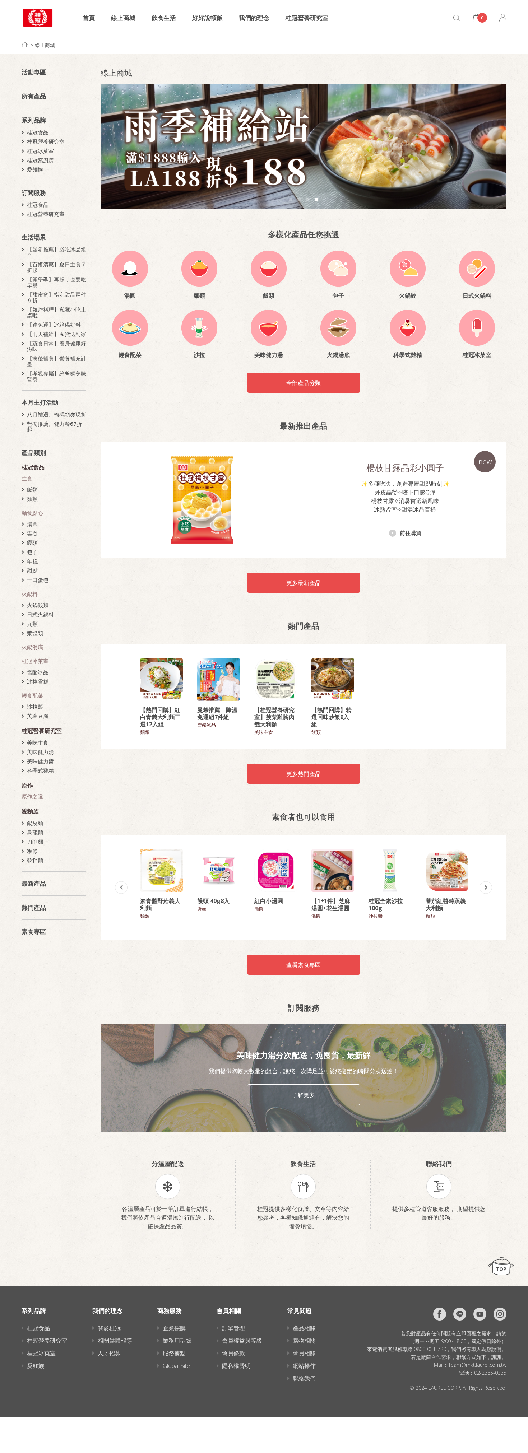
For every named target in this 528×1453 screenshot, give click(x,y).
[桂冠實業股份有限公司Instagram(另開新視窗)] (500, 1314)
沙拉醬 (35, 706)
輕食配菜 (32, 695)
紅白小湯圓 (268, 901)
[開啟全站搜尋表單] (456, 18)
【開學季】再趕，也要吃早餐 (56, 282)
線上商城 (123, 18)
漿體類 (35, 633)
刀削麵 (35, 841)
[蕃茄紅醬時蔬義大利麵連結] (447, 870)
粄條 (32, 850)
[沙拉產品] (199, 328)
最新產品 (34, 883)
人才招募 (109, 1353)
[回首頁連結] (25, 44)
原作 (27, 785)
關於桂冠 (109, 1328)
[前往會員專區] (502, 18)
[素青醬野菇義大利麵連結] (161, 870)
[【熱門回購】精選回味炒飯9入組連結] (332, 679)
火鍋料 (30, 593)
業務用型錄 (177, 1341)
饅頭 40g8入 (213, 901)
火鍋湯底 (32, 647)
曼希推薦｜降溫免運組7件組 (217, 713)
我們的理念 (254, 18)
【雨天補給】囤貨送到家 (56, 333)
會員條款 (233, 1353)
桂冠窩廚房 (40, 160)
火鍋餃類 (37, 605)
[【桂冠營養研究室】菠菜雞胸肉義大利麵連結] (275, 679)
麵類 (32, 498)
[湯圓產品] (130, 269)
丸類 (32, 623)
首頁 (89, 18)
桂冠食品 (37, 132)
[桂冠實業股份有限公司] (38, 17)
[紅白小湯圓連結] (275, 870)
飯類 (32, 489)
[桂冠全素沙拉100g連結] (390, 870)
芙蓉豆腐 (37, 715)
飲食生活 (164, 18)
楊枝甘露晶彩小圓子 (405, 468)
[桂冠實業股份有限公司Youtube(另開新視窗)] (479, 1314)
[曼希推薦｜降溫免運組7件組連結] (218, 679)
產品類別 (34, 452)
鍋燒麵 (35, 822)
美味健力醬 (40, 761)
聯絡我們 (304, 1378)
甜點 (32, 570)
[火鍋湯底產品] (338, 328)
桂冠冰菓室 (40, 150)
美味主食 (37, 742)
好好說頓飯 (207, 18)
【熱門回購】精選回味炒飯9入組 (331, 717)
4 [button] (316, 199)
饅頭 (32, 542)
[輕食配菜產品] (130, 328)
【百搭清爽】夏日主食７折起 (56, 267)
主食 (27, 478)
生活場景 (34, 237)
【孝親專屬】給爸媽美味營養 (56, 376)
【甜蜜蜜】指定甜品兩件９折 (56, 297)
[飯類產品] (269, 269)
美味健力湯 (40, 751)
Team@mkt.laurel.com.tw (477, 1364)
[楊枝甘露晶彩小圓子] (202, 500)
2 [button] (299, 199)
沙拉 (199, 354)
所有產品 (34, 96)
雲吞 (32, 533)
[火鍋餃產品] (408, 269)
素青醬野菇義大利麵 (160, 904)
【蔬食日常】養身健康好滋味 (56, 346)
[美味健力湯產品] (269, 328)
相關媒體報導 (115, 1341)
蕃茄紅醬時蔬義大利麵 (446, 904)
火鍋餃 (407, 295)
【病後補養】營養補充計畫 (56, 361)
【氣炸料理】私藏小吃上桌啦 (56, 312)
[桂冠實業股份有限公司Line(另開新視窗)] (459, 1314)
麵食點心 (32, 512)
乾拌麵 (35, 860)
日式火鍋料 (40, 614)
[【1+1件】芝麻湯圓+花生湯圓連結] (332, 870)
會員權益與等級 (242, 1341)
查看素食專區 (303, 965)
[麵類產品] (199, 269)
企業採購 (174, 1328)
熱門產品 (34, 907)
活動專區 (34, 72)
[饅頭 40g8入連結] (218, 870)
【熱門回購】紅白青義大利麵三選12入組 (160, 717)
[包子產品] (338, 269)
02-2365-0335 (490, 1372)
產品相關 (304, 1328)
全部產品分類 (303, 383)
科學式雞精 (40, 770)
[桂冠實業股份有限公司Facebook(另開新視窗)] (439, 1314)
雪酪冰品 (37, 672)
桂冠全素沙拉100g (386, 904)
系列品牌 (34, 120)
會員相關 (304, 1353)
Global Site (176, 1366)
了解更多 (303, 1095)
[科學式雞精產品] (408, 328)
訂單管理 (233, 1328)
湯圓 (32, 523)
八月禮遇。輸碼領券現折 (56, 414)
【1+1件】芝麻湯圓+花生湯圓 (330, 904)
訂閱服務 (34, 192)
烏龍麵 (35, 832)
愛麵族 (35, 169)
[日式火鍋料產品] (477, 269)
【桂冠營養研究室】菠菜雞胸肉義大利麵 (274, 717)
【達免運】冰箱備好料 (54, 324)
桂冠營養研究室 (307, 18)
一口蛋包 (37, 579)
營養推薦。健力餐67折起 (54, 426)
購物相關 (304, 1341)
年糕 (32, 561)
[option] (303, 146)
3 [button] (308, 199)
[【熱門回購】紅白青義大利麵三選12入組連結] (161, 679)
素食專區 (34, 931)
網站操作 (304, 1366)
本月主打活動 (40, 402)
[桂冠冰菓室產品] (477, 328)
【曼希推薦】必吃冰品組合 (56, 252)
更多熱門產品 (303, 774)
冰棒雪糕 (37, 681)
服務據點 (174, 1353)
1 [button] (290, 199)
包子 (32, 551)
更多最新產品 (303, 583)
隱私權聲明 (236, 1366)
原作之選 (32, 796)
